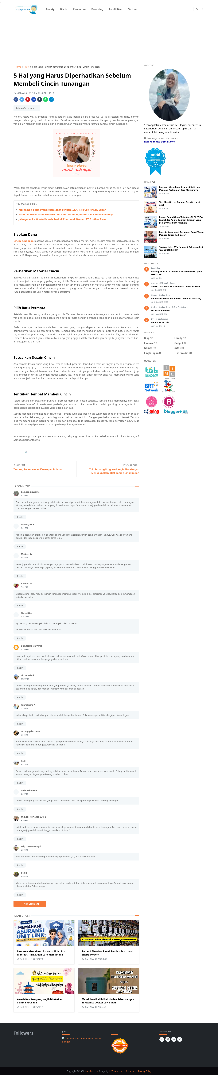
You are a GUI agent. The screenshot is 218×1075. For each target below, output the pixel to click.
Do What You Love (160, 310)
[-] (185, 9)
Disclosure (130, 1071)
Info (153, 319)
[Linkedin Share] (33, 99)
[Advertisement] (109, 36)
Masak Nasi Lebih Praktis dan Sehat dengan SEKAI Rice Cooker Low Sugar (62, 209)
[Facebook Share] (15, 99)
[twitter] (179, 1039)
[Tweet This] (21, 99)
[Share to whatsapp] (45, 99)
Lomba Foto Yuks (160, 322)
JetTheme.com (116, 1071)
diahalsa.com (91, 1071)
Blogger (173, 283)
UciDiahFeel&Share (179, 307)
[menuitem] (50, 9)
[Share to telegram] (51, 99)
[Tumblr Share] (39, 99)
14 (52, 93)
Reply (20, 517)
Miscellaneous (162, 319)
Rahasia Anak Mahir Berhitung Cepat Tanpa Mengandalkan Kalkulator (181, 233)
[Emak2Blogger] (151, 371)
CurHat (154, 307)
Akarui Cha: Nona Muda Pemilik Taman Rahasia (175, 286)
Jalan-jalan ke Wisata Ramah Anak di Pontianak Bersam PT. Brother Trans (62, 219)
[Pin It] (27, 99)
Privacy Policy (144, 1071)
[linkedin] (173, 1039)
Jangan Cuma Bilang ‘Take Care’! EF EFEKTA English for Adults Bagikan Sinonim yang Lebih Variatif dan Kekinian (181, 220)
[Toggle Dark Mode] (196, 9)
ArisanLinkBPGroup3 (160, 283)
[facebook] (161, 1039)
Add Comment (31, 903)
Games (154, 295)
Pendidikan (155, 268)
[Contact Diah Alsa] (169, 94)
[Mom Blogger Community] (151, 401)
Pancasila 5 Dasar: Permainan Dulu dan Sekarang (176, 298)
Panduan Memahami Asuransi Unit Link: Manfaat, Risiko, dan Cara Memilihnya (66, 214)
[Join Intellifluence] (84, 1039)
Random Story (164, 295)
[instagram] (167, 1039)
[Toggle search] (202, 9)
